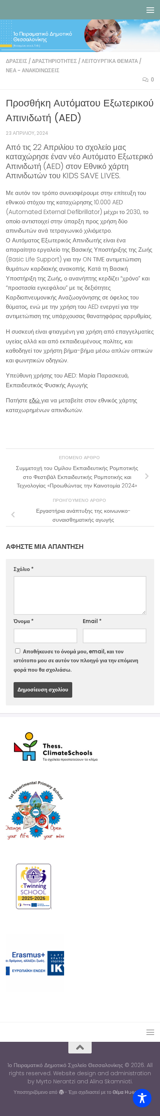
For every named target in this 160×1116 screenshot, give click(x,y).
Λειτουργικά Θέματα (110, 61)
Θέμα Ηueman (129, 1092)
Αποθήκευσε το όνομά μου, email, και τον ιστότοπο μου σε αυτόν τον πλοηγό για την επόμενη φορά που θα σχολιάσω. (76, 661)
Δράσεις (16, 61)
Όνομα (24, 621)
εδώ (35, 400)
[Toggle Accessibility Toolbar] (142, 1098)
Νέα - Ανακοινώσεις (32, 70)
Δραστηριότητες (54, 61)
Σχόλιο (24, 569)
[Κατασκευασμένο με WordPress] (61, 1092)
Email (92, 621)
